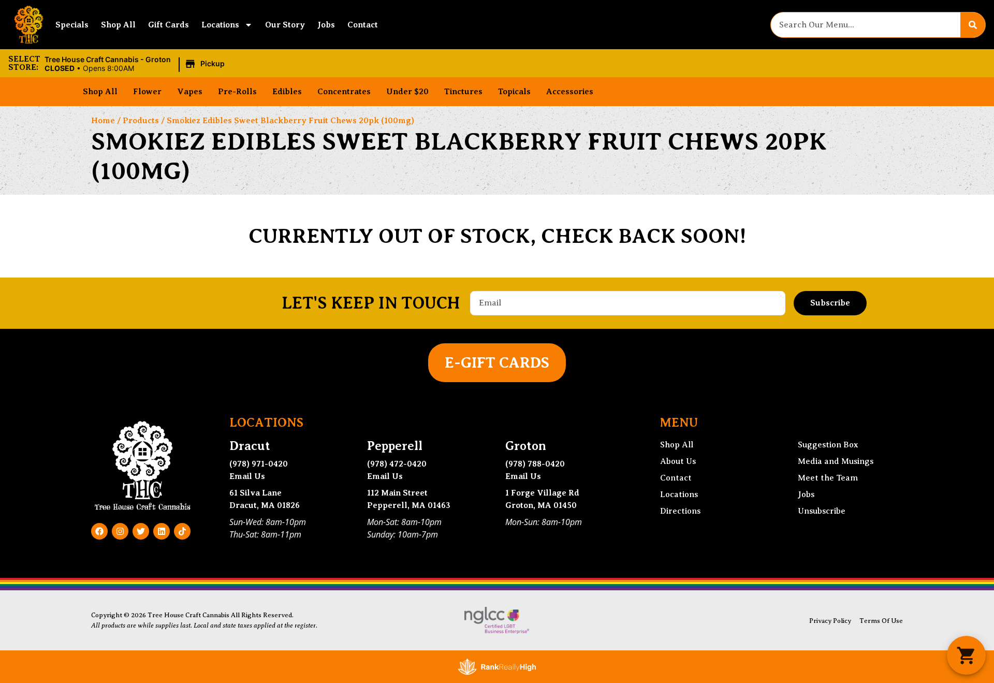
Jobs (326, 25)
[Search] (972, 24)
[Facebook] (99, 531)
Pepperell (394, 446)
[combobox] (865, 24)
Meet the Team (828, 478)
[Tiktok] (182, 531)
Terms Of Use (881, 620)
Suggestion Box (828, 444)
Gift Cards (168, 25)
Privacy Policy (830, 620)
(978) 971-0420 (258, 464)
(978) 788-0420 (535, 464)
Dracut (249, 446)
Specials (72, 25)
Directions (680, 511)
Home (103, 120)
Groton (525, 446)
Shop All (118, 25)
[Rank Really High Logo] (497, 667)
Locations (220, 25)
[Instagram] (120, 531)
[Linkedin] (161, 531)
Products (141, 120)
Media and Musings (835, 461)
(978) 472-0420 (397, 464)
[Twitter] (141, 531)
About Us (678, 461)
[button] (136, 64)
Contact (362, 25)
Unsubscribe (821, 511)
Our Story (285, 25)
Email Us (247, 476)
